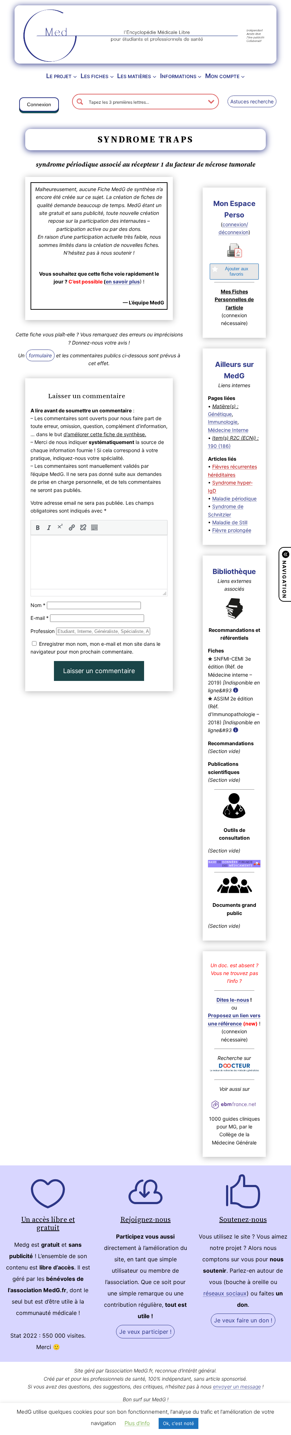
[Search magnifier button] (80, 102)
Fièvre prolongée (231, 530)
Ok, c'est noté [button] (178, 1423)
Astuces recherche (252, 101)
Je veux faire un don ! (243, 1320)
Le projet (59, 76)
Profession (43, 631)
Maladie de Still (229, 522)
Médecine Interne (228, 430)
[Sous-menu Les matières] (155, 76)
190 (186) (219, 446)
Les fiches (94, 76)
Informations (178, 76)
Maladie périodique (234, 499)
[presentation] (37, 527)
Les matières (134, 76)
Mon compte (222, 76)
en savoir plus (123, 281)
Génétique (220, 414)
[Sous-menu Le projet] (75, 76)
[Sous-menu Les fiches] (112, 76)
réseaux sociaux (225, 1293)
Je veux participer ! (145, 1331)
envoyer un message (237, 1386)
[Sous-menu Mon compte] (243, 76)
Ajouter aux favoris (236, 271)
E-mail (40, 618)
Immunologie (222, 422)
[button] (39, 106)
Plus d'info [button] (137, 1423)
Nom (38, 605)
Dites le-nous (232, 1000)
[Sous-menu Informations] (200, 76)
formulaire (40, 355)
